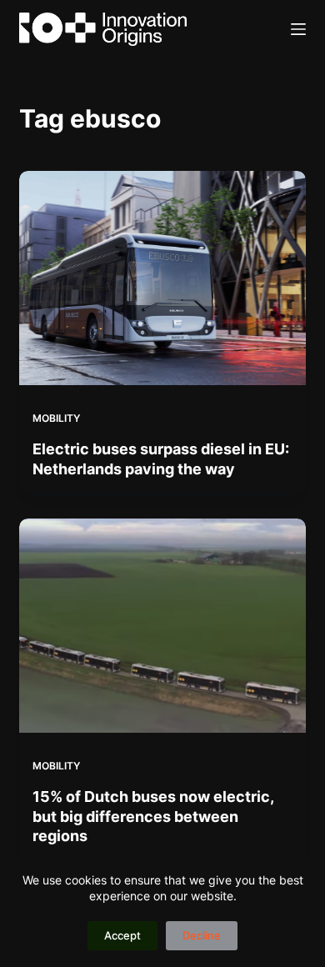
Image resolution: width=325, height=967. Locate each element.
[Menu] (298, 29)
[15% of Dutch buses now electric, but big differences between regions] (162, 626)
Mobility (56, 418)
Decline (201, 935)
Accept (122, 935)
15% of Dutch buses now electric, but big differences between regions (152, 816)
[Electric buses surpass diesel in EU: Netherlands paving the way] (162, 278)
